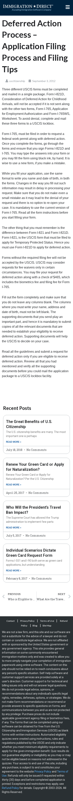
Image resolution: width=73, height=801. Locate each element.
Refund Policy (10, 787)
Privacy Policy (27, 620)
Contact (10, 620)
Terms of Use (47, 620)
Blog (35, 625)
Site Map (46, 625)
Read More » (13, 442)
